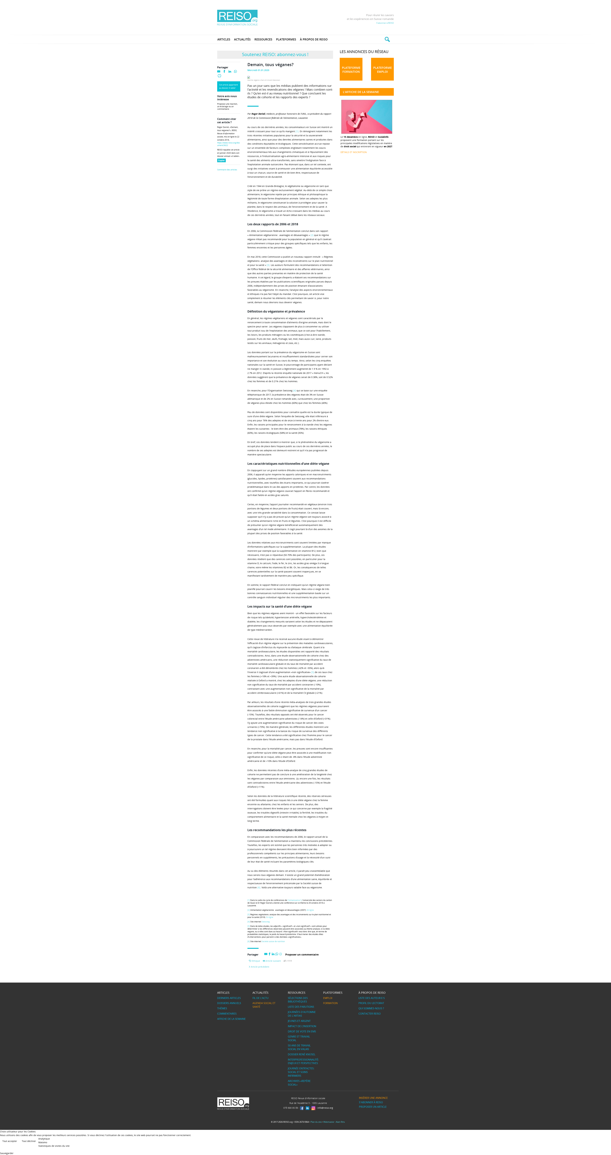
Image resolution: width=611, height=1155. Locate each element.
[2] (312, 235)
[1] (297, 131)
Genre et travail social (299, 1038)
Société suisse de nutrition (273, 941)
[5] (312, 672)
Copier (222, 160)
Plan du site (316, 1121)
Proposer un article (373, 1107)
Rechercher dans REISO (387, 39)
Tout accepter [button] (9, 1141)
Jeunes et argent (299, 1021)
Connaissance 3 (295, 900)
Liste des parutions (301, 1007)
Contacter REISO (369, 1013)
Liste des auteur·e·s (371, 998)
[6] (258, 887)
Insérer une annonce (373, 1098)
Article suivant (273, 960)
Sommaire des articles (227, 169)
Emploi (327, 998)
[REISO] (237, 17)
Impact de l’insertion (302, 1026)
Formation (330, 1003)
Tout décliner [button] (29, 1141)
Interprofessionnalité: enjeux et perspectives (303, 1061)
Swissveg (266, 921)
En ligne (310, 910)
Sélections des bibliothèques (298, 999)
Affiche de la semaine (231, 1019)
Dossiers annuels (229, 1003)
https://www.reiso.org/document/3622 (228, 144)
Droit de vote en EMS (302, 1031)
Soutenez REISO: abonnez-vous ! (275, 54)
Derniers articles (229, 998)
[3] (268, 265)
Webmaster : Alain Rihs (334, 1121)
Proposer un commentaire (302, 954)
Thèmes (222, 1008)
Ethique (255, 960)
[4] (294, 390)
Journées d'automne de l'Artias (302, 1013)
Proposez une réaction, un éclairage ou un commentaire (227, 106)
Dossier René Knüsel (301, 1054)
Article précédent (259, 966)
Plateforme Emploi (382, 70)
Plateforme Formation (351, 70)
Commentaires (227, 1013)
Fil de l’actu (261, 998)
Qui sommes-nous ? (371, 1008)
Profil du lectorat (371, 1003)
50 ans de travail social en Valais (299, 1047)
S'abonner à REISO (385, 22)
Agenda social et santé (264, 1005)
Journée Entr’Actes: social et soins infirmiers (301, 1072)
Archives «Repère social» (299, 1082)
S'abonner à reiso (371, 1102)
